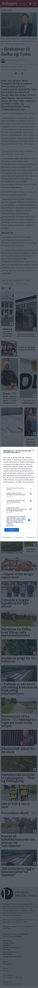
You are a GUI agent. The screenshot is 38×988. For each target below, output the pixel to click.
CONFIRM (12, 529)
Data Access (19, 537)
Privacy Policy (31, 537)
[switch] (30, 494)
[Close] (34, 451)
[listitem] (19, 488)
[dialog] (19, 494)
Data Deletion (7, 537)
